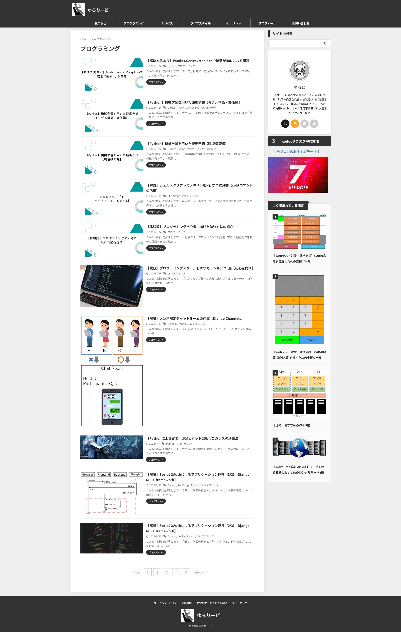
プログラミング (133, 23)
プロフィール (267, 23)
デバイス (167, 23)
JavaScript (184, 485)
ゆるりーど (98, 10)
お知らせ (100, 23)
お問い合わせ (301, 23)
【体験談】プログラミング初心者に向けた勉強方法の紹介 (189, 226)
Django (172, 323)
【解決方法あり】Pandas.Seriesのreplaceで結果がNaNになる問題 (197, 60)
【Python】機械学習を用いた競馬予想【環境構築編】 (187, 143)
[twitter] (285, 123)
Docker (171, 107)
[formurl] (304, 123)
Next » (198, 572)
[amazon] (295, 123)
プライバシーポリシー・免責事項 (173, 603)
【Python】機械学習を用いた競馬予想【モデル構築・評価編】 (194, 102)
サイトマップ (239, 603)
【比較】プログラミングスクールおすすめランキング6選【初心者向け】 (200, 267)
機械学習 (211, 107)
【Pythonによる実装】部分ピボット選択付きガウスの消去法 (192, 438)
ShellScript (174, 196)
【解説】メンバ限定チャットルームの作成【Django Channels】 (195, 318)
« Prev (135, 572)
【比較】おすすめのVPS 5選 (291, 425)
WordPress (234, 23)
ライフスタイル (200, 23)
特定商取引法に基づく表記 (212, 603)
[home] (314, 123)
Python (172, 66)
